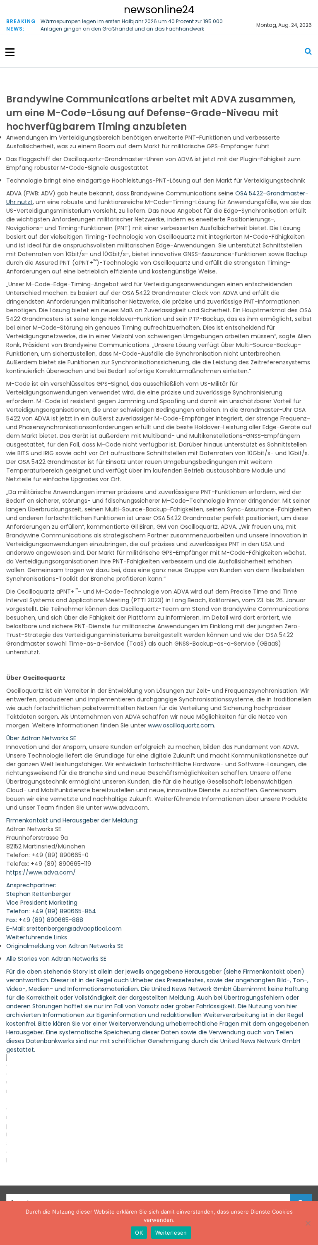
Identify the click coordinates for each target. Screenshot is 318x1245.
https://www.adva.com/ (41, 872)
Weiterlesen (171, 1232)
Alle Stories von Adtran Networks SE (56, 959)
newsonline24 (159, 9)
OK (139, 1232)
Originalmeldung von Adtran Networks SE (64, 946)
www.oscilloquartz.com (181, 725)
